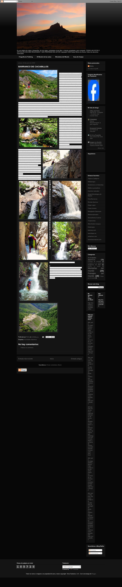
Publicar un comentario (27, 347)
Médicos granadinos (94, 188)
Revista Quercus (93, 202)
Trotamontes (92, 221)
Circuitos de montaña (94, 261)
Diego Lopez (92, 205)
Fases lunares (92, 208)
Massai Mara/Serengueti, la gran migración (95, 122)
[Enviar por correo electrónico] (46, 337)
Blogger (94, 574)
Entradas (93, 550)
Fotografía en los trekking (95, 263)
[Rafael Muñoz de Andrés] (93, 100)
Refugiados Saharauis (94, 211)
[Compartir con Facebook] (52, 337)
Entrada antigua (76, 359)
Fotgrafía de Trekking (26, 57)
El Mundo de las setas (44, 57)
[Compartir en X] (50, 337)
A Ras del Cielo (95, 111)
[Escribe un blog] (48, 337)
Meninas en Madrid (94, 266)
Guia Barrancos (92, 199)
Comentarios (94, 553)
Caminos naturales (93, 191)
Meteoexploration (93, 214)
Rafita (92, 66)
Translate (75, 569)
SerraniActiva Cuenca (94, 217)
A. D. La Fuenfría (95, 135)
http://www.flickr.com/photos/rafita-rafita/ (90, 306)
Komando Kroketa (96, 128)
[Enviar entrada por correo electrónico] (43, 337)
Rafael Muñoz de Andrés (93, 79)
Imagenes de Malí (94, 264)
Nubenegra (91, 227)
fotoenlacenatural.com (94, 239)
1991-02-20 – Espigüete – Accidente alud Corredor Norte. (96, 114)
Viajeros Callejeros (93, 178)
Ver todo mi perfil (93, 68)
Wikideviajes (91, 181)
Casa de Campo (78, 57)
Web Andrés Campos (94, 224)
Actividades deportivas (30, 339)
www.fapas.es (92, 233)
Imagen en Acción (96, 142)
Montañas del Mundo (62, 57)
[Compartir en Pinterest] (54, 337)
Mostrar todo (101, 148)
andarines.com (92, 236)
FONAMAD (93, 119)
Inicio (52, 359)
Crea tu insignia (91, 102)
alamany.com (92, 230)
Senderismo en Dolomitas (95, 185)
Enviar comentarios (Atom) (54, 365)
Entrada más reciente (25, 359)
